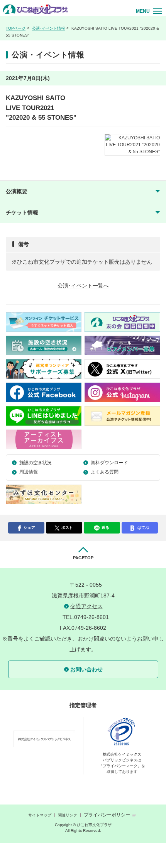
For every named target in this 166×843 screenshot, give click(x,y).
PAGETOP (83, 557)
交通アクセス (86, 606)
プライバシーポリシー (107, 815)
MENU (143, 11)
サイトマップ (39, 815)
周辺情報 (28, 472)
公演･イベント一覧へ (83, 286)
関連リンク (67, 815)
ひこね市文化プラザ (36, 9)
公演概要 (16, 191)
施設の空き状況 (35, 462)
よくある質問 (105, 472)
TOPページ (15, 28)
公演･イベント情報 (48, 28)
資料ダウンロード (109, 462)
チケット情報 (22, 212)
